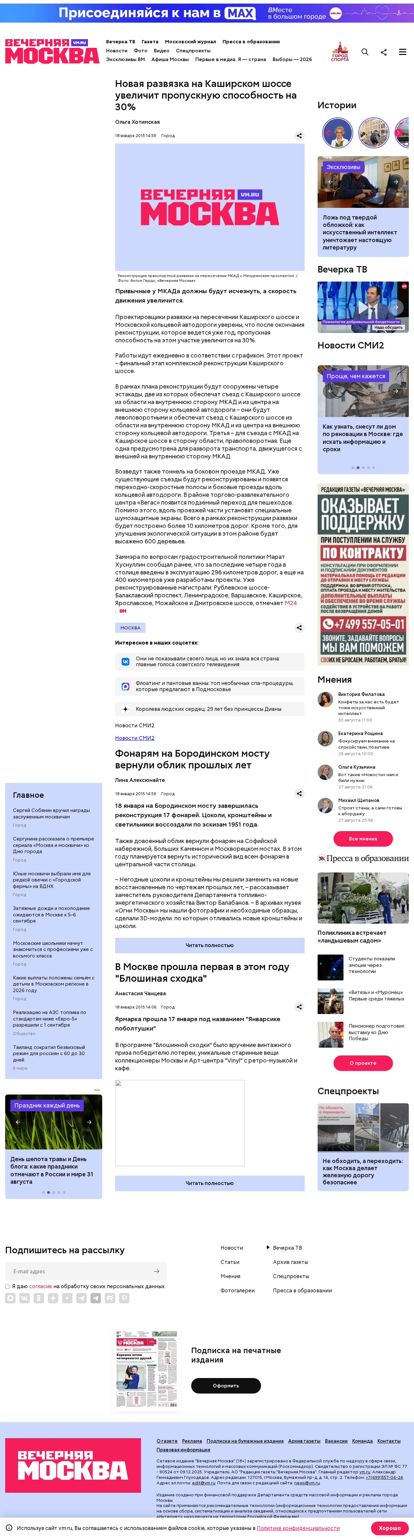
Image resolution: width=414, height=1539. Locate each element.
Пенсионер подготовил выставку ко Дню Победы (376, 1032)
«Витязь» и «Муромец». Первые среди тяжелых (376, 995)
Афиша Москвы (170, 59)
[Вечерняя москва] (73, 1465)
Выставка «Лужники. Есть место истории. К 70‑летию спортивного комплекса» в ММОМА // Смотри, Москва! (374, 133)
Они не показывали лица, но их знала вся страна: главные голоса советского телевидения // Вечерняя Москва (337, 133)
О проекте (363, 1063)
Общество (24, 1033)
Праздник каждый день (47, 1105)
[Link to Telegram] (81, 1298)
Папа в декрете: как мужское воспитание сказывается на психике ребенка (357, 229)
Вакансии (336, 1441)
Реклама (192, 1441)
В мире (20, 1068)
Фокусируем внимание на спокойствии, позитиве (366, 744)
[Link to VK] (24, 1298)
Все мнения (363, 839)
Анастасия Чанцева (140, 993)
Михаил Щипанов (358, 800)
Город (19, 825)
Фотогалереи (238, 1290)
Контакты (389, 1441)
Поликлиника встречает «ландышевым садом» (352, 936)
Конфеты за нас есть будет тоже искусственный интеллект (368, 707)
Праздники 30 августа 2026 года (53, 1122)
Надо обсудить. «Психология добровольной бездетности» (363, 307)
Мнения (335, 679)
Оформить (226, 1386)
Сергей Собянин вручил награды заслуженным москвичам (51, 813)
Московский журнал (190, 41)
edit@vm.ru (203, 1483)
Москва (130, 628)
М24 (291, 603)
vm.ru (364, 1472)
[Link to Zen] (53, 1298)
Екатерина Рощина (360, 733)
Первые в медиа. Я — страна (230, 59)
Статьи (230, 1262)
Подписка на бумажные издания (245, 1441)
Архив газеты (290, 1262)
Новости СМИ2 (135, 738)
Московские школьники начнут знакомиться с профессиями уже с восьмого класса (53, 949)
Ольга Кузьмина (357, 767)
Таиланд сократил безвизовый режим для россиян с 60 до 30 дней (49, 1053)
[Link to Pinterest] (124, 1298)
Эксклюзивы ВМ (125, 59)
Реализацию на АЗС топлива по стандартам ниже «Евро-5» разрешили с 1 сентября (49, 1018)
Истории (337, 105)
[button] (18, 1122)
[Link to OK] (39, 1298)
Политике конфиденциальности (298, 1528)
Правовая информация (183, 1450)
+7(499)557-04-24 (384, 1477)
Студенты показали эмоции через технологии (372, 965)
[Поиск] (365, 52)
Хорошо (390, 1528)
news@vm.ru (307, 1483)
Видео (161, 51)
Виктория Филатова (361, 694)
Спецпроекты (193, 51)
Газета (150, 41)
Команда (362, 1441)
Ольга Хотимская (137, 122)
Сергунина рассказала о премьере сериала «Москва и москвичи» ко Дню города (53, 845)
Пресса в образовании (251, 41)
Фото (140, 51)
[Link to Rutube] (110, 1298)
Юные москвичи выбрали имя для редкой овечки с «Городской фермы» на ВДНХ (52, 880)
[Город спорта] (340, 52)
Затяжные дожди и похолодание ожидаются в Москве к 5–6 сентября (51, 914)
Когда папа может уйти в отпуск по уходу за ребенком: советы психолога (363, 182)
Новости (116, 51)
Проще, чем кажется (356, 376)
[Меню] (403, 52)
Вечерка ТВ (120, 41)
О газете (167, 1441)
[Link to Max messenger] (10, 1298)
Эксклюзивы (343, 167)
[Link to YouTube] (67, 1298)
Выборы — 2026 (292, 59)
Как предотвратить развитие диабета (363, 391)
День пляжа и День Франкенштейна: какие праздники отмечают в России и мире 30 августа (53, 1170)
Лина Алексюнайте (140, 780)
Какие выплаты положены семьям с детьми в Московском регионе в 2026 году (53, 984)
